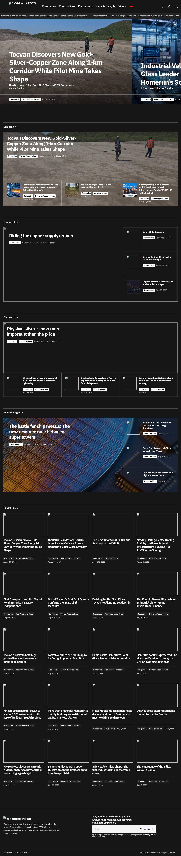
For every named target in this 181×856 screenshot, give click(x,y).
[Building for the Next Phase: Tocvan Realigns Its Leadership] (112, 583)
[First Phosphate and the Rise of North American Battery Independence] (23, 583)
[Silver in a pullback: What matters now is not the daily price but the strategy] (148, 385)
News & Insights (16, 444)
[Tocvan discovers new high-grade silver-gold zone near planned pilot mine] (23, 639)
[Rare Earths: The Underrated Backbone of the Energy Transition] (150, 430)
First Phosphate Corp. (159, 199)
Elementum (12, 341)
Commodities (15, 243)
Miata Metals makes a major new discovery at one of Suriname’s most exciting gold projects (112, 714)
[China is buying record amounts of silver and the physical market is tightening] (32, 385)
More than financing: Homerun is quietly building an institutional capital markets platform (68, 714)
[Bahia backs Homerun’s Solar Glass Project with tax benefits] (112, 639)
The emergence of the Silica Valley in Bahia (153, 768)
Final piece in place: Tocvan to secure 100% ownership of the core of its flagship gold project (22, 714)
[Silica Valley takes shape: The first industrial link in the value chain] (112, 751)
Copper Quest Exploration (70, 781)
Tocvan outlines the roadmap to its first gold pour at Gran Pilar (67, 656)
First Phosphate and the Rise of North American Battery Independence (22, 603)
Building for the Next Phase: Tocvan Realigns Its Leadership (111, 601)
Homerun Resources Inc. (163, 99)
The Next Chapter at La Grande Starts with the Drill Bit (111, 541)
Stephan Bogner (25, 341)
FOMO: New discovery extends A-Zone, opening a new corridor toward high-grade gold (22, 770)
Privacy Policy (149, 835)
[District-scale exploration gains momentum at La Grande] (157, 695)
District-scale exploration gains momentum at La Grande (156, 712)
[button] (162, 6)
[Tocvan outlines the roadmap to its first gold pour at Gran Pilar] (68, 639)
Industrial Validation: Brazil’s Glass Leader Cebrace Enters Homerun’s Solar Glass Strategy (67, 543)
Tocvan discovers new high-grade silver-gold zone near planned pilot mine (20, 658)
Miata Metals (110, 729)
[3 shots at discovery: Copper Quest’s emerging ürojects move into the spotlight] (68, 751)
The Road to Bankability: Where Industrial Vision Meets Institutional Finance (156, 603)
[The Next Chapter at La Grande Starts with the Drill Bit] (112, 524)
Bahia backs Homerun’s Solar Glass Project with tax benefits (111, 656)
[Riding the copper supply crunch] (90, 264)
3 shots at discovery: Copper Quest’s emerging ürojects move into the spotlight (67, 770)
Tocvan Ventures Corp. (31, 99)
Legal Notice (100, 837)
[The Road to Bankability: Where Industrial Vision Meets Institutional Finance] (157, 583)
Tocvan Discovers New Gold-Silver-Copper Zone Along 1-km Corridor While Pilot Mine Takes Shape (22, 545)
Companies (14, 99)
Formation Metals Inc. (24, 781)
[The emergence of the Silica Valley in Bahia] (157, 751)
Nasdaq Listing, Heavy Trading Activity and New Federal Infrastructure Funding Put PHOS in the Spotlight (155, 545)
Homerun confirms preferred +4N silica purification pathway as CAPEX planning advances (157, 658)
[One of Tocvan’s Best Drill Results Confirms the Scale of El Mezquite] (68, 583)
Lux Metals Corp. (100, 193)
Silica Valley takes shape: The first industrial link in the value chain (111, 770)
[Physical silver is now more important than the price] (90, 359)
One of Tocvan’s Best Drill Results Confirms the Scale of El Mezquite (68, 603)
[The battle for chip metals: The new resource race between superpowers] (90, 455)
